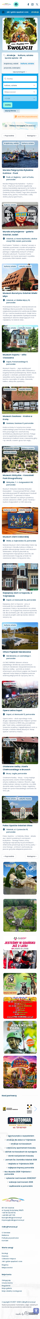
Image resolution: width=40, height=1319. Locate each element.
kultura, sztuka (27, 63)
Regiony (5, 1265)
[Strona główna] (3, 12)
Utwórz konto (7, 1283)
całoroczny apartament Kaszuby (21, 1148)
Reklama (5, 1235)
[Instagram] (32, 4)
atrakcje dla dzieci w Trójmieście (21, 1140)
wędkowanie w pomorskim (21, 1186)
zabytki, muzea (25, 266)
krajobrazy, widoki (11, 63)
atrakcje (35, 12)
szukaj (8, 105)
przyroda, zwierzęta (12, 68)
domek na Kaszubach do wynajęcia (21, 1152)
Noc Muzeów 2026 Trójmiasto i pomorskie (18, 1173)
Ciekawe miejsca (9, 1258)
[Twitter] (37, 4)
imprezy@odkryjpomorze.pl (13, 1220)
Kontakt (5, 1240)
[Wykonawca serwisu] (26, 1313)
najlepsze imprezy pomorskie (21, 1168)
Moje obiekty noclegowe (12, 1291)
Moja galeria (7, 1288)
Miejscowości (7, 1267)
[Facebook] (28, 4)
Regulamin (6, 1285)
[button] (4, 1109)
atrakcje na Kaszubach (21, 1144)
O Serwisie (6, 1232)
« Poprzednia (9, 136)
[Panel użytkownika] (16, 4)
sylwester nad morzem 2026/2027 (21, 1178)
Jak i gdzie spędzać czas (12, 1261)
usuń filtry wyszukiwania (27, 117)
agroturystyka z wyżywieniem (21, 1136)
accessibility (36, 1310)
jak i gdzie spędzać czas (17, 12)
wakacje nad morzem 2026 (21, 1182)
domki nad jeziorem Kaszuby (21, 1156)
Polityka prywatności (10, 1238)
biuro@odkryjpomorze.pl (12, 1217)
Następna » (31, 136)
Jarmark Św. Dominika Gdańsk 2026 (21, 1160)
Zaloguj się (6, 1280)
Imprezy (5, 1256)
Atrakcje (11, 55)
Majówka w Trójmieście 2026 (21, 1164)
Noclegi (5, 1253)
